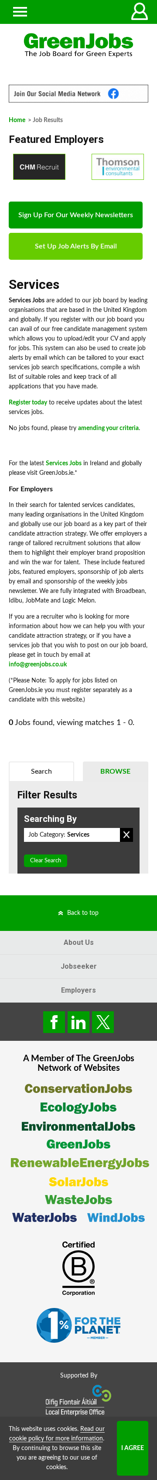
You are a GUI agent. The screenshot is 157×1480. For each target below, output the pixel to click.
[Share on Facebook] (54, 1022)
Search (41, 771)
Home (17, 120)
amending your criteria (108, 428)
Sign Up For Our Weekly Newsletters (75, 215)
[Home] (78, 45)
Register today (28, 403)
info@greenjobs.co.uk (38, 665)
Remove (126, 835)
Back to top (83, 913)
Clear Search (45, 861)
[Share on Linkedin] (78, 1022)
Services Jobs (64, 463)
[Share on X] (103, 1022)
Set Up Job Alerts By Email (76, 246)
